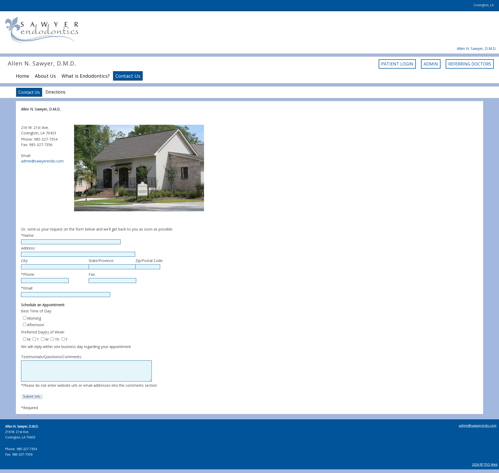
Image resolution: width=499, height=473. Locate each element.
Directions (55, 92)
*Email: (27, 288)
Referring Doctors (469, 64)
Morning (34, 318)
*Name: (27, 235)
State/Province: (101, 260)
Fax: (92, 274)
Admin (431, 64)
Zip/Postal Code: (149, 260)
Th (57, 339)
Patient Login (397, 64)
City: (24, 260)
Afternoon (35, 324)
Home (22, 76)
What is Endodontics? (86, 76)
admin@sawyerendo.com (42, 161)
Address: (28, 248)
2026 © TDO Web (485, 464)
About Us (45, 76)
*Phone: (28, 274)
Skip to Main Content (17, 2)
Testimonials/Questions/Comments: (51, 356)
